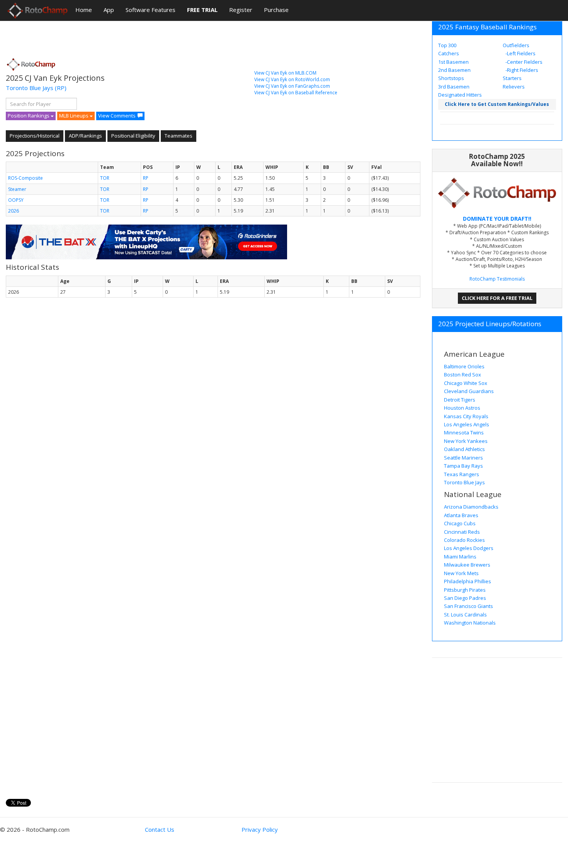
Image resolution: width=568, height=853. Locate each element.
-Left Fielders (520, 53)
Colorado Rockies (464, 539)
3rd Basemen (453, 86)
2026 (13, 211)
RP (145, 178)
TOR (104, 178)
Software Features (150, 10)
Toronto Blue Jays (29, 88)
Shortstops (451, 78)
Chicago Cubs (460, 523)
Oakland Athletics (464, 449)
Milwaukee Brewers (467, 564)
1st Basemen (453, 61)
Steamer (17, 189)
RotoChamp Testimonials (497, 279)
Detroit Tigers (459, 399)
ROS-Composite (25, 178)
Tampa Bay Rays (463, 465)
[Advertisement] (146, 36)
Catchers (448, 53)
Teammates (178, 135)
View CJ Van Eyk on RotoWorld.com (292, 79)
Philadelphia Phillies (467, 581)
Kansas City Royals (466, 416)
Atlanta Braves (461, 515)
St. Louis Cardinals (465, 614)
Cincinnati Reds (462, 531)
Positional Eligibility (133, 135)
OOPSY (16, 200)
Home (83, 10)
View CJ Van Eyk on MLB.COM (285, 73)
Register (240, 10)
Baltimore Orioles (464, 366)
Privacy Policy (259, 829)
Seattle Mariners (463, 457)
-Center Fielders (523, 61)
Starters (512, 78)
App (109, 10)
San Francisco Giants (468, 606)
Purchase (276, 10)
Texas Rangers (461, 474)
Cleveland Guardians (469, 391)
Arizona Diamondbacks (471, 506)
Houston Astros (462, 407)
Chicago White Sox (465, 383)
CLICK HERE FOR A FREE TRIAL (497, 298)
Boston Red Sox (462, 374)
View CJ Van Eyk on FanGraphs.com (292, 86)
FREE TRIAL (202, 10)
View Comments (117, 115)
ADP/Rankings (85, 135)
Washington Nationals (470, 622)
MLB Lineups (74, 115)
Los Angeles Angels (466, 424)
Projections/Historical (35, 135)
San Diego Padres (465, 597)
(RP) (60, 88)
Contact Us (159, 829)
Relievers (514, 86)
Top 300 (447, 45)
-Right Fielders (521, 69)
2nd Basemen (454, 69)
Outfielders (516, 45)
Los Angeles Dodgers (468, 548)
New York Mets (461, 573)
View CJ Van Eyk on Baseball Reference (295, 92)
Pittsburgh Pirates (465, 589)
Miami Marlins (460, 556)
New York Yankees (466, 441)
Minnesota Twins (464, 432)
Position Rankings (29, 115)
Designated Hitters (460, 94)
